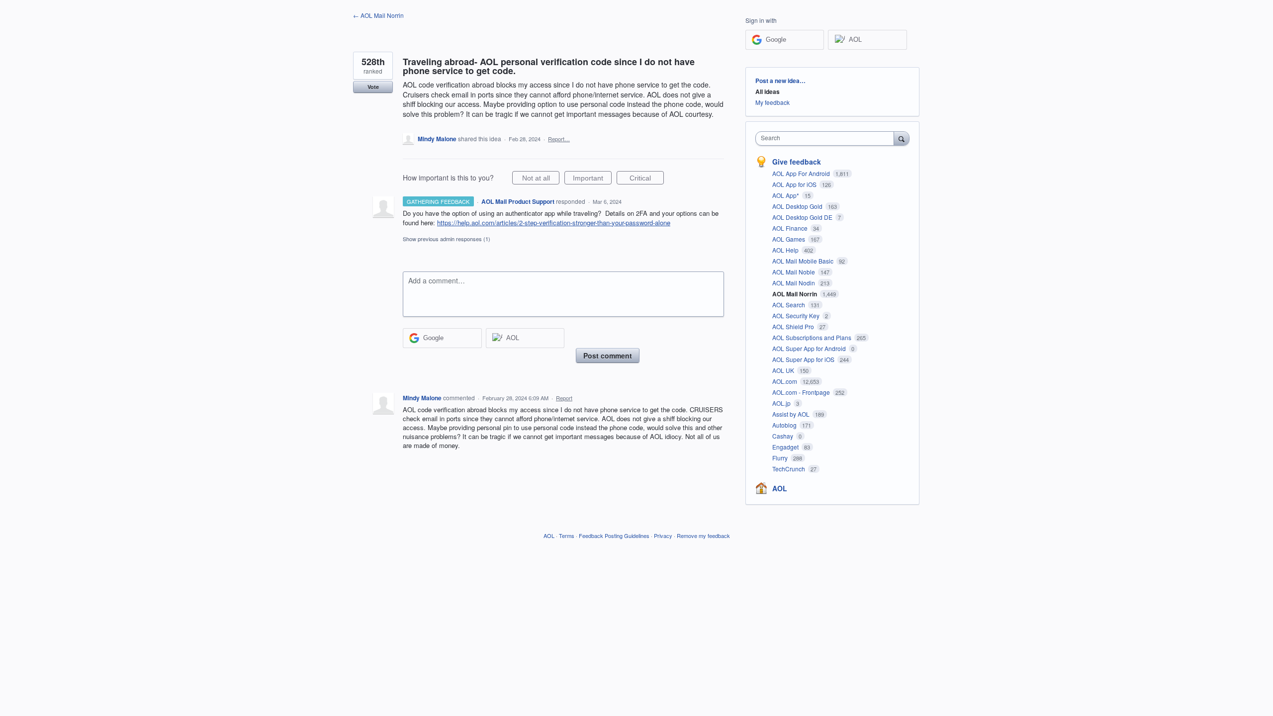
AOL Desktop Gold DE (803, 217)
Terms (566, 535)
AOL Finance (790, 228)
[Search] (901, 138)
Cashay (783, 436)
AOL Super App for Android (809, 348)
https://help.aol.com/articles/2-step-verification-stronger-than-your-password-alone (553, 222)
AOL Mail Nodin (794, 282)
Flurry (780, 457)
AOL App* (786, 195)
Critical (647, 179)
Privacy (663, 535)
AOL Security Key (796, 315)
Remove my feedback (703, 535)
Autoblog (785, 425)
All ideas (767, 91)
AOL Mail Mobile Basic (803, 261)
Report (564, 398)
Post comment (607, 355)
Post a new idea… (780, 80)
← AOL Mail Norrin (378, 15)
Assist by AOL (791, 414)
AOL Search (789, 304)
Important (592, 179)
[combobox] (827, 138)
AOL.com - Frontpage (801, 392)
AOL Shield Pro (794, 326)
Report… (559, 139)
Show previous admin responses (446, 239)
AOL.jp (782, 403)
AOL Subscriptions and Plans (812, 337)
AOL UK (784, 370)
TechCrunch (789, 468)
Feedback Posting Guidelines (614, 535)
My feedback (772, 102)
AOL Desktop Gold (798, 206)
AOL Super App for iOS (804, 359)
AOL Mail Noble (794, 272)
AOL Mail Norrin (795, 293)
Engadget (786, 447)
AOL (779, 488)
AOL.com (785, 381)
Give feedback (796, 162)
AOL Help (786, 250)
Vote (373, 86)
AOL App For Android (801, 173)
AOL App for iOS (795, 184)
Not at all (540, 179)
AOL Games (789, 239)
